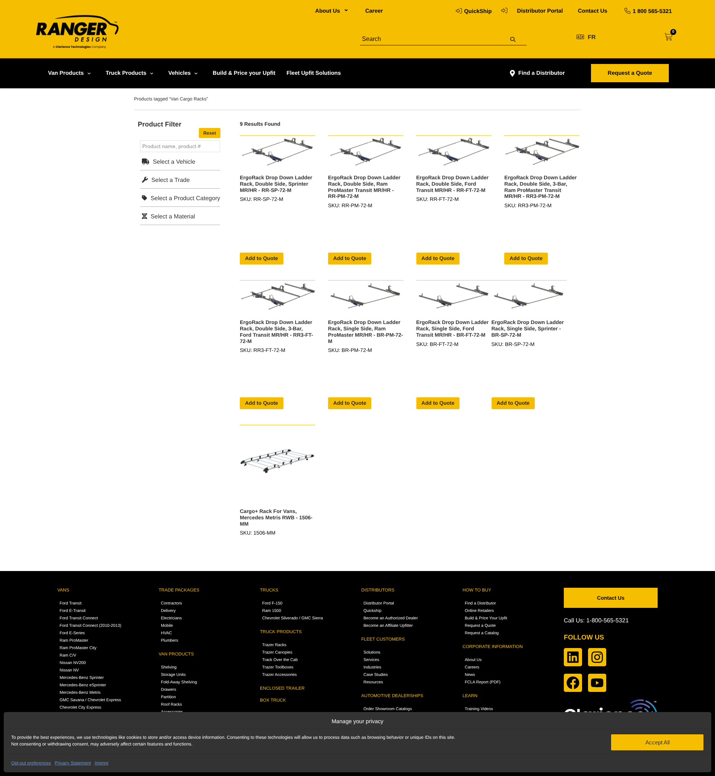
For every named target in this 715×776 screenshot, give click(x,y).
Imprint (101, 763)
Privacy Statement (73, 763)
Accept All (657, 742)
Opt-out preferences (31, 763)
